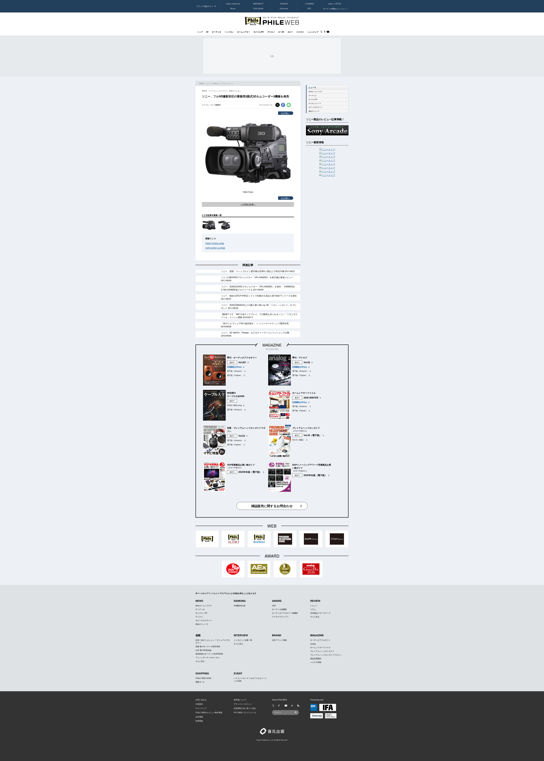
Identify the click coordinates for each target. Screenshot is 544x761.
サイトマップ (201, 708)
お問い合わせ (201, 699)
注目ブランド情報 (279, 640)
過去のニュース (314, 111)
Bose (233, 8)
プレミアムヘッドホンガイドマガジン (326, 654)
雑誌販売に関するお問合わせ (272, 506)
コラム (313, 609)
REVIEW (315, 601)
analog (313, 643)
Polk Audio (258, 8)
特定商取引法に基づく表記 (245, 708)
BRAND (276, 635)
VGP (274, 605)
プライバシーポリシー (243, 704)
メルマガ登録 (315, 662)
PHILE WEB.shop (234, 405)
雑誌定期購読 (315, 658)
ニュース (208, 83)
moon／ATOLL (335, 3)
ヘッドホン (229, 32)
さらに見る (314, 616)
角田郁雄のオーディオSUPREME (209, 653)
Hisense (284, 8)
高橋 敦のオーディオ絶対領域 (208, 646)
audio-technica (233, 3)
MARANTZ (258, 3)
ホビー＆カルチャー (316, 107)
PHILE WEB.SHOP (204, 678)
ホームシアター (243, 32)
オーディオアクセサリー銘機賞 (285, 613)
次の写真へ (285, 113)
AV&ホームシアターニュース (223, 83)
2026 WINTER (311, 397)
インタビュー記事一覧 (243, 640)
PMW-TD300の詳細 (214, 243)
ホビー (290, 32)
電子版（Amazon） (235, 371)
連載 (198, 635)
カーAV (281, 32)
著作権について (240, 699)
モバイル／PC (201, 613)
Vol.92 (307, 362)
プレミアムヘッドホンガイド (322, 651)
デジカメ (271, 32)
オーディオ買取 (335, 8)
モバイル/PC (258, 32)
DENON (284, 3)
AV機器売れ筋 (239, 605)
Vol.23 (241, 435)
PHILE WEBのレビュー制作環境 (209, 712)
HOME (201, 83)
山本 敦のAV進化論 (203, 650)
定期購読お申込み (234, 366)
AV (207, 32)
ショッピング (312, 32)
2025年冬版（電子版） (250, 471)
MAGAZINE (272, 344)
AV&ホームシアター (316, 91)
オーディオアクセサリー (320, 640)
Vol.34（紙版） (298, 439)
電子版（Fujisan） (234, 375)
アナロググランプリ (280, 616)
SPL (309, 8)
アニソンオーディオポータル (207, 657)
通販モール (200, 681)
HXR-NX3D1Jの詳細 (215, 247)
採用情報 (199, 720)
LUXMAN (309, 3)
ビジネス (300, 32)
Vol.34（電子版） (312, 435)
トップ (200, 32)
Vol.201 (242, 362)
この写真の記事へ (248, 204)
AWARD (276, 601)
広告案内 (199, 704)
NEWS (199, 601)
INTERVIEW (241, 635)
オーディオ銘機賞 (279, 609)
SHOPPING (202, 673)
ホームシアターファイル (320, 647)
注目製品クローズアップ (320, 613)
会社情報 (199, 716)
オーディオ (216, 32)
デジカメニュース (315, 103)
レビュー (314, 605)
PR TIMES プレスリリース (245, 712)
